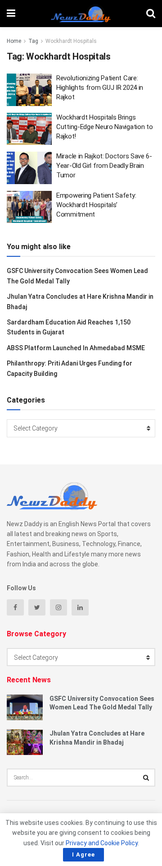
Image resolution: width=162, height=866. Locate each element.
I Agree (83, 854)
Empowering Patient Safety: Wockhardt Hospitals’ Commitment (96, 204)
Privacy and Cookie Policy (102, 843)
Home (14, 41)
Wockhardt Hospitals (71, 41)
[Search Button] (146, 778)
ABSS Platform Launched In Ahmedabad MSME (76, 348)
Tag (33, 41)
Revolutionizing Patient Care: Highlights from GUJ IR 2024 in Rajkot (99, 87)
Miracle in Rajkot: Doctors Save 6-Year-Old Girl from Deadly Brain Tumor (104, 165)
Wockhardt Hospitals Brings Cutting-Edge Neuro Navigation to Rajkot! (104, 126)
